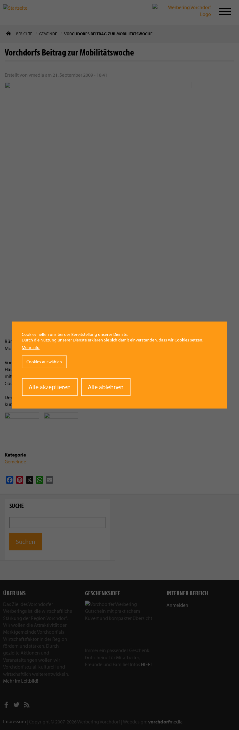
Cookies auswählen (44, 362)
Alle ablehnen (106, 387)
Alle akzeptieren (50, 387)
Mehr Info (31, 347)
